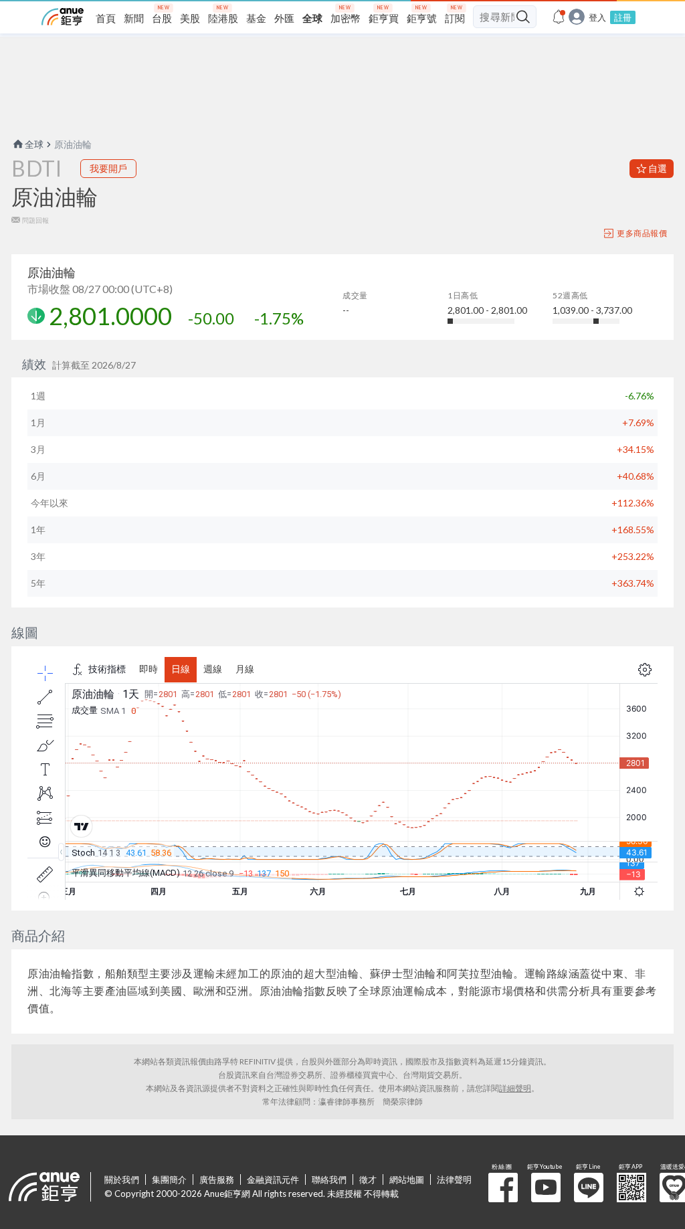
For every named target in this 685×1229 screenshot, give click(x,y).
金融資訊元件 (273, 1179)
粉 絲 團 (503, 1187)
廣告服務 (216, 1179)
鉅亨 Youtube (546, 1187)
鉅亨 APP (631, 1187)
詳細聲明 (515, 1088)
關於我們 (121, 1179)
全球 (34, 144)
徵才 (368, 1179)
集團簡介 (169, 1179)
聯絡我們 (329, 1179)
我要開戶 (108, 168)
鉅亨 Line (588, 1187)
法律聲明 (454, 1179)
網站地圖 (406, 1179)
